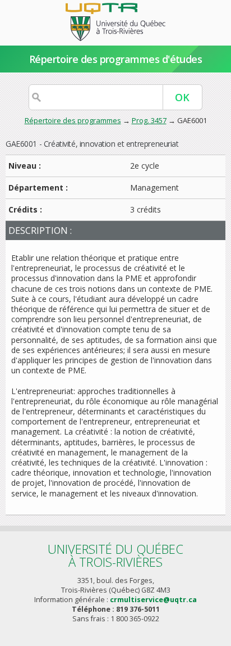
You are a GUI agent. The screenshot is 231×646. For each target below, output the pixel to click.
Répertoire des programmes (73, 120)
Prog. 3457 (149, 120)
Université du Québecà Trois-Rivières (115, 555)
